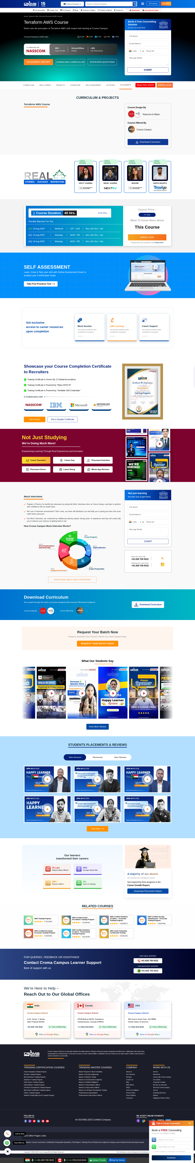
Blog (127, 1082)
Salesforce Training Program (33, 1079)
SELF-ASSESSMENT (93, 85)
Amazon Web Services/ (37, 16)
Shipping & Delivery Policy (161, 1098)
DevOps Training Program (32, 1074)
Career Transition (38, 460)
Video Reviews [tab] (75, 757)
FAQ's (128, 1087)
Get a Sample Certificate (62, 419)
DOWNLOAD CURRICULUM (70, 62)
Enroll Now (147, 237)
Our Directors (130, 1074)
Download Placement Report (148, 891)
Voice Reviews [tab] (120, 757)
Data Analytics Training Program (34, 1085)
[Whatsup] (6, 1142)
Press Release (131, 1095)
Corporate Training (159, 1082)
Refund (155, 1095)
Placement (156, 1074)
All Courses (153, 4)
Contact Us (129, 1079)
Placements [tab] (98, 757)
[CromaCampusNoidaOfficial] (26, 1121)
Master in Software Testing (87, 1077)
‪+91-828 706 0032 (140, 559)
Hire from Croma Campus (161, 1087)
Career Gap (69, 460)
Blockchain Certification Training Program (37, 1090)
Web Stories (130, 1085)
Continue (171, 1158)
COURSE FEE (75, 85)
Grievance (129, 1098)
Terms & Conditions (132, 1090)
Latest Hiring (69, 469)
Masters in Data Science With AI (89, 1087)
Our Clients (156, 1079)
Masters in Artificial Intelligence (88, 1082)
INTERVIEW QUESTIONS (102, 62)
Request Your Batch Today (97, 643)
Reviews (129, 1077)
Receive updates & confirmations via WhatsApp (169, 1151)
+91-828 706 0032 (140, 566)
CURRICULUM (28, 85)
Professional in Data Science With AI (90, 1095)
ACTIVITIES (110, 85)
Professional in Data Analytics (88, 1093)
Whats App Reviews (100, 469)
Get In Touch (34, 419)
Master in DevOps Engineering (89, 1074)
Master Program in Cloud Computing (90, 1071)
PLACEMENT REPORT (38, 62)
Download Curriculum (150, 142)
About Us (129, 1071)
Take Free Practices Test (39, 284)
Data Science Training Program (34, 1082)
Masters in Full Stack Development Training (93, 1090)
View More (95, 829)
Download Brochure (159, 1093)
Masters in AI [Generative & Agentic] (90, 1079)
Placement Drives (38, 469)
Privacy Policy (130, 1093)
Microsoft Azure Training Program (35, 1077)
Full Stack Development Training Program (37, 1087)
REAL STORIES (45, 85)
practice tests (145, 85)
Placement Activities (101, 460)
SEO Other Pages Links (35, 1136)
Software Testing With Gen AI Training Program (39, 1095)
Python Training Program (32, 1093)
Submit (148, 70)
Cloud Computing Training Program (35, 1071)
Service (155, 1071)
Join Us (155, 1090)
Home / (26, 16)
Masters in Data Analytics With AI (89, 1085)
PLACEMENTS (125, 85)
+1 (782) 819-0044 (85, 1027)
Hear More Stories (97, 727)
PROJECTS (60, 85)
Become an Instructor (160, 1085)
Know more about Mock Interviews (72, 580)
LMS (167, 3)
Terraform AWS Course (54, 16)
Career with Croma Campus (162, 1077)
